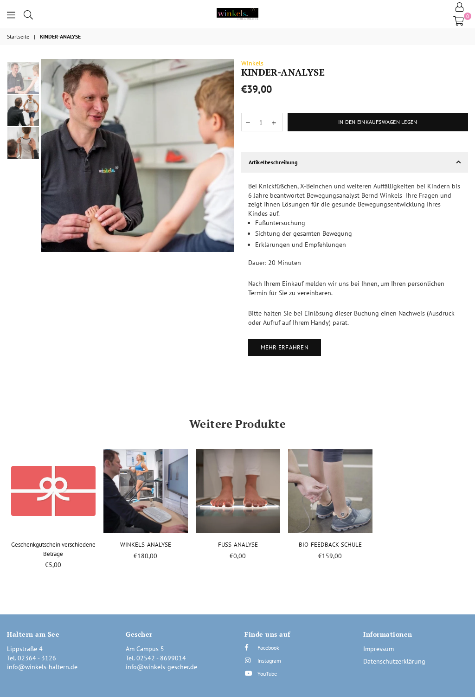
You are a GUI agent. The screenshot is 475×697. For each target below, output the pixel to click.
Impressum (378, 649)
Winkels (252, 63)
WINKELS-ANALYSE (145, 545)
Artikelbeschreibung (273, 162)
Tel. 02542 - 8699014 (156, 658)
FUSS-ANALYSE (238, 545)
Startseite (18, 36)
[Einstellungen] (459, 7)
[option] (137, 155)
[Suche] (28, 14)
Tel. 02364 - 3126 (31, 658)
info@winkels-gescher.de (161, 667)
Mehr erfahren (284, 347)
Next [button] (226, 155)
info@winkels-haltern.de (42, 667)
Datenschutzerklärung (394, 661)
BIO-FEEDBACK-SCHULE (330, 545)
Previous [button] (49, 155)
